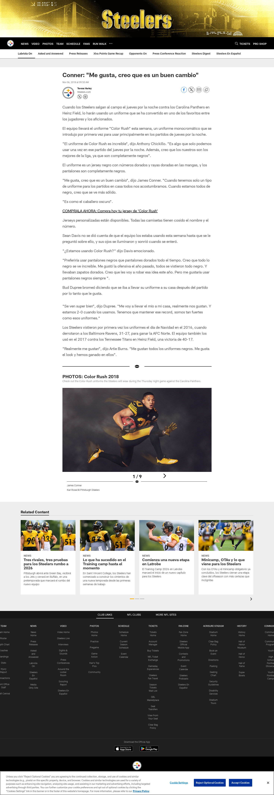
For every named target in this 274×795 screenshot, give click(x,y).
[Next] (164, 476)
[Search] (236, 43)
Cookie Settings (179, 782)
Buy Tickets (153, 650)
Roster (3, 638)
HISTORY (242, 626)
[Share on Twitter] (191, 91)
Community (94, 672)
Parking (213, 666)
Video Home (63, 632)
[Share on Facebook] (184, 91)
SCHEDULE (123, 626)
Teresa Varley (84, 88)
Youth (271, 650)
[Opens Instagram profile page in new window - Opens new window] (85, 96)
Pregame (94, 647)
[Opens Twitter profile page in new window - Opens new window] (79, 96)
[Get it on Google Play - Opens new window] (149, 750)
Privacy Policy (141, 791)
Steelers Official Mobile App (183, 644)
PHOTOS (94, 626)
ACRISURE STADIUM (213, 626)
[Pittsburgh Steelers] (137, 766)
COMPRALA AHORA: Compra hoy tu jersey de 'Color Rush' (110, 211)
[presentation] (251, 599)
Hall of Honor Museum (241, 644)
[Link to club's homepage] (10, 43)
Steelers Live (63, 638)
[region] (137, 783)
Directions (213, 660)
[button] (132, 599)
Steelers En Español (33, 675)
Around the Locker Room (63, 672)
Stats (3, 662)
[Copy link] (206, 90)
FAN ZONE (184, 626)
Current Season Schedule (123, 644)
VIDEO (63, 626)
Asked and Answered (33, 653)
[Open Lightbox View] (137, 442)
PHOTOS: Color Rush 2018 (90, 376)
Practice (94, 641)
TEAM (3, 626)
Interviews (63, 644)
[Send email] (199, 91)
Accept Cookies (241, 782)
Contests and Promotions (184, 656)
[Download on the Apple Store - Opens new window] (123, 749)
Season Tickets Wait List (153, 687)
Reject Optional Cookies (210, 782)
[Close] (268, 783)
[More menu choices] (110, 43)
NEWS (33, 626)
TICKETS (153, 626)
